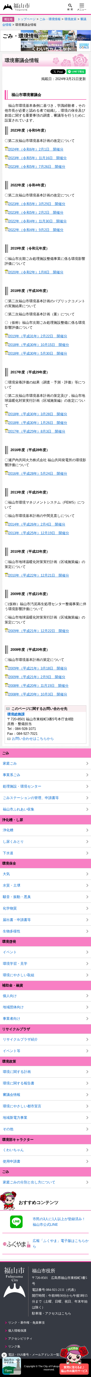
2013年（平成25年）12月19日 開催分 (38, 533)
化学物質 (10, 908)
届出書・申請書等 (17, 920)
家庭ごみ (10, 763)
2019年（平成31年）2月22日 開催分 (37, 336)
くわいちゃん (13, 1150)
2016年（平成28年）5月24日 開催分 (37, 473)
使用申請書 (11, 1161)
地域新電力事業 (15, 1117)
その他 (8, 1129)
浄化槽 (8, 830)
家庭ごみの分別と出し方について (29, 1182)
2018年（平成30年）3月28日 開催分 (37, 414)
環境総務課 (16, 714)
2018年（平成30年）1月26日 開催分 (37, 423)
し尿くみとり (13, 841)
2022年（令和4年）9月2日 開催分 (35, 230)
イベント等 (11, 1051)
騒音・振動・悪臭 (17, 897)
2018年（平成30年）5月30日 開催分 (37, 353)
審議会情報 (11, 1095)
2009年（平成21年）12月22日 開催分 (38, 631)
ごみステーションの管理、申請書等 (31, 798)
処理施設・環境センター (22, 786)
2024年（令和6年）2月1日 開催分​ (35, 149)
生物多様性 (11, 931)
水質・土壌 (11, 885)
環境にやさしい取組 (18, 975)
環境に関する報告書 (18, 1083)
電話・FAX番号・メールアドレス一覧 (33, 1354)
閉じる (4, 1355)
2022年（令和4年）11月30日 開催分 (37, 221)
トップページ (27, 19)
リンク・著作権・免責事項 (26, 1322)
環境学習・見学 (15, 963)
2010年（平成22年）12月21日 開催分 (38, 575)
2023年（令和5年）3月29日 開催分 (36, 204)
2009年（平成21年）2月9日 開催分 (36, 677)
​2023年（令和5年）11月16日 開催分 (37, 158)
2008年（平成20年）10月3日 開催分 (37, 694)
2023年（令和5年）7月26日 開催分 (36, 167)
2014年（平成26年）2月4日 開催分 (36, 524)
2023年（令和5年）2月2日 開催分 (35, 212)
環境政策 (70, 19)
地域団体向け (13, 1007)
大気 (6, 874)
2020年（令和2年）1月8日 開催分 (35, 272)
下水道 (8, 853)
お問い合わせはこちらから (33, 738)
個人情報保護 (17, 1330)
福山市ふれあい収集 (18, 809)
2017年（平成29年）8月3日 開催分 (36, 431)
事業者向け (11, 1018)
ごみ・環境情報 (50, 19)
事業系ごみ (11, 775)
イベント (10, 952)
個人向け (10, 996)
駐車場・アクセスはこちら (51, 1313)
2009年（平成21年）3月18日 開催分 (37, 668)
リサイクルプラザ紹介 (20, 1039)
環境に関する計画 (17, 1072)
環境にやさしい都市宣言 (22, 1106)
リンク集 (14, 1346)
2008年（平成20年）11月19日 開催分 (38, 686)
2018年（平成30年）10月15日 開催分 (38, 345)
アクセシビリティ (20, 1338)
